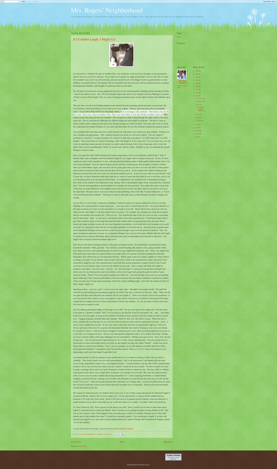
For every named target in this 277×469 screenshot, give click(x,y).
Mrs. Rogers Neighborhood (183, 82)
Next (177, 457)
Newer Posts (76, 442)
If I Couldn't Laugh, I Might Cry (94, 39)
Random (173, 457)
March (199, 120)
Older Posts (168, 442)
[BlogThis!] (118, 434)
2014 (197, 124)
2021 (197, 77)
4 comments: (108, 434)
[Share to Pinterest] (124, 434)
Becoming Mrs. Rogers (124, 429)
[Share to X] (120, 434)
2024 (197, 71)
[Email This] (116, 434)
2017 (197, 89)
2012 (197, 130)
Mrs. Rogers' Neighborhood (107, 10)
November (200, 98)
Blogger (147, 465)
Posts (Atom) (82, 446)
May (198, 117)
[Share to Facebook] (122, 434)
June (198, 114)
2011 (197, 134)
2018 (197, 86)
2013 (197, 127)
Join (175, 459)
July (198, 104)
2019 (197, 83)
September (200, 101)
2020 (197, 80)
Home (122, 442)
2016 (197, 92)
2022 (197, 74)
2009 (197, 137)
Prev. (169, 457)
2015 (197, 96)
